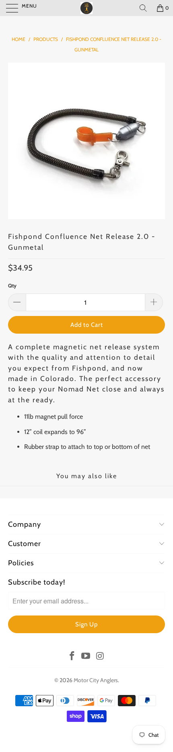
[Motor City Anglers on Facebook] (72, 656)
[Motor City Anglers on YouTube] (86, 656)
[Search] (143, 8)
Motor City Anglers (96, 680)
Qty (12, 285)
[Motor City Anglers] (86, 8)
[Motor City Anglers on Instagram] (100, 656)
